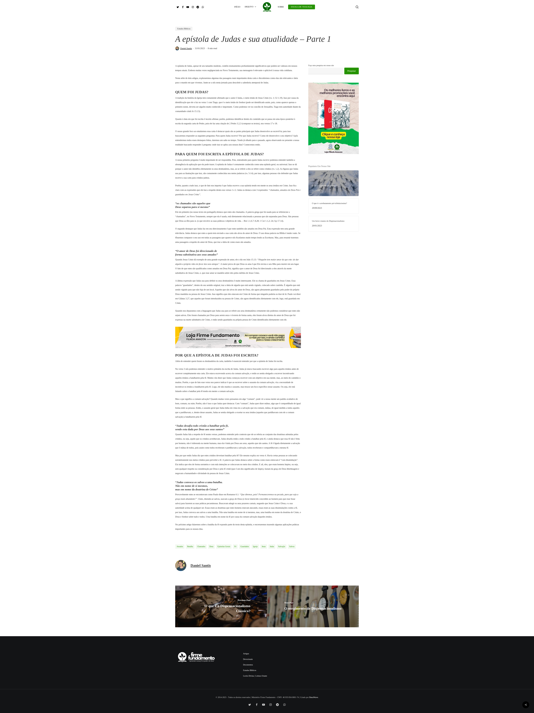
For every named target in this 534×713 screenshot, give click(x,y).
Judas (272, 546)
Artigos (246, 654)
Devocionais (248, 659)
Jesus (264, 546)
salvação (281, 546)
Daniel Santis (186, 48)
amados (180, 546)
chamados (201, 546)
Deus (211, 546)
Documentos (248, 665)
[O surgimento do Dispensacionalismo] (313, 606)
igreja (255, 546)
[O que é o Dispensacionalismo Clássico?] (221, 606)
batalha (190, 546)
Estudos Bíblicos (183, 29)
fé (235, 546)
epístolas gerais (223, 546)
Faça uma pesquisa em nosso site (321, 65)
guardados (244, 546)
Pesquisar (351, 71)
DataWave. (313, 697)
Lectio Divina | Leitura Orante (255, 676)
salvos (291, 546)
